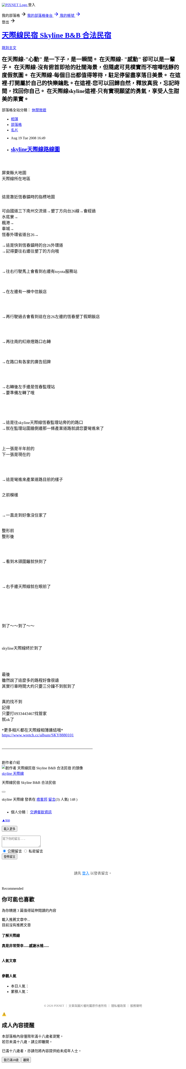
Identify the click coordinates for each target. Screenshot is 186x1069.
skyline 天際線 (13, 773)
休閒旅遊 (39, 110)
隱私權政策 (118, 1005)
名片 (14, 130)
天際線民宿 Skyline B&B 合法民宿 (56, 35)
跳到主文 (9, 48)
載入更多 (9, 829)
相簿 (14, 119)
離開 (26, 1060)
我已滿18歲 (11, 1060)
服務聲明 (136, 1005)
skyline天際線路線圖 (35, 149)
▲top (6, 820)
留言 (52, 799)
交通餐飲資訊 (41, 812)
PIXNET (59, 1005)
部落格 (16, 125)
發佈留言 (9, 856)
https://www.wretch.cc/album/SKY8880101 (38, 735)
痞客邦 (42, 799)
